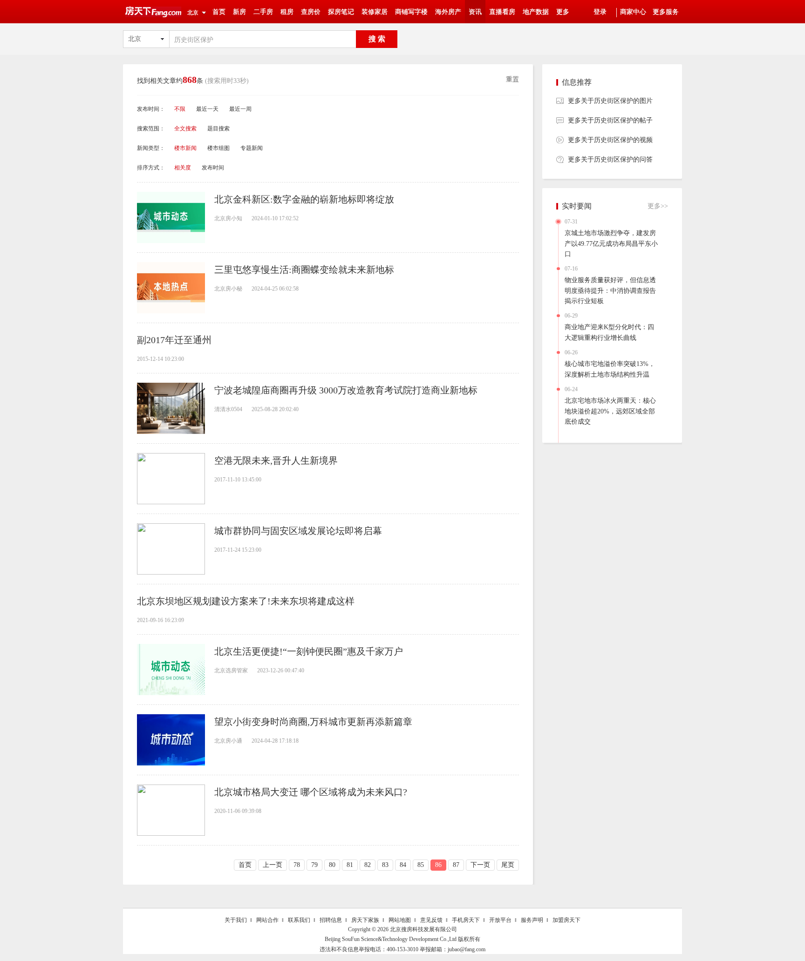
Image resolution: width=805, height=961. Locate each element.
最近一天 (207, 109)
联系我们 (299, 920)
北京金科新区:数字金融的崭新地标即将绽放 (304, 199)
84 (403, 864)
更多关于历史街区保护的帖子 (610, 120)
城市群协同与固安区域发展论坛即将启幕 (298, 531)
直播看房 (502, 11)
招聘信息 (331, 920)
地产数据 (536, 11)
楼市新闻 (185, 148)
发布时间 (213, 167)
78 (296, 864)
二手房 (263, 11)
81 (350, 864)
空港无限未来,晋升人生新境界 (276, 460)
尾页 (507, 864)
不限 (179, 109)
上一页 (272, 864)
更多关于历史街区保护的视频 (610, 139)
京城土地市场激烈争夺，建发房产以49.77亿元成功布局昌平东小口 (611, 243)
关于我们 (236, 920)
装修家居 (375, 11)
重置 (512, 79)
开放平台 (500, 920)
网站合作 (267, 920)
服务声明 (532, 920)
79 (314, 864)
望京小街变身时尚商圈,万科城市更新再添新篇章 (313, 722)
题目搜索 (218, 128)
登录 (600, 11)
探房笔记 (341, 11)
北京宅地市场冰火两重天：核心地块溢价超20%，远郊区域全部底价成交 (610, 411)
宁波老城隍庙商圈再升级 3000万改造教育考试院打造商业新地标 (346, 390)
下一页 (480, 864)
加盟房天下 (566, 920)
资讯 (475, 11)
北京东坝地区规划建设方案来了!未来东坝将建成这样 (246, 601)
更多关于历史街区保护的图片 (610, 100)
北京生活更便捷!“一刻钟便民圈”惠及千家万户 (308, 651)
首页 (218, 11)
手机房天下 (466, 920)
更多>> (658, 206)
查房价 (311, 11)
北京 (192, 12)
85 (420, 864)
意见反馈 (431, 920)
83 (385, 864)
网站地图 (400, 920)
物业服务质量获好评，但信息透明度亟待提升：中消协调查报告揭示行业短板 (610, 291)
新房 (239, 11)
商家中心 (633, 11)
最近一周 (240, 109)
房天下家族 (365, 920)
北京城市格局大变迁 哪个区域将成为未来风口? (310, 792)
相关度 (182, 167)
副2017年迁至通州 (174, 340)
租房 (286, 11)
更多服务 (666, 11)
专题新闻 (251, 148)
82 (367, 864)
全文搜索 (185, 128)
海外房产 (448, 11)
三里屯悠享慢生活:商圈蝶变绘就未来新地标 (304, 269)
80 (332, 864)
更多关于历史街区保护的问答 (610, 159)
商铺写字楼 (411, 11)
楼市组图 (218, 148)
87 (456, 864)
